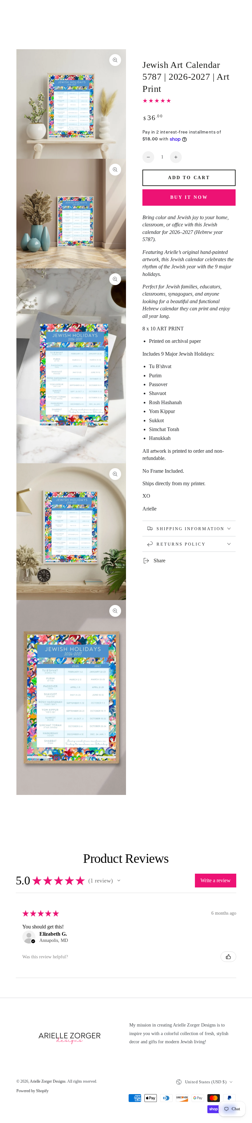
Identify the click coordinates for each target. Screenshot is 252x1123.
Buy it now (189, 197)
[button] (119, 880)
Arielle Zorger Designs (48, 1081)
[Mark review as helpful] (228, 956)
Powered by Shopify (32, 1091)
